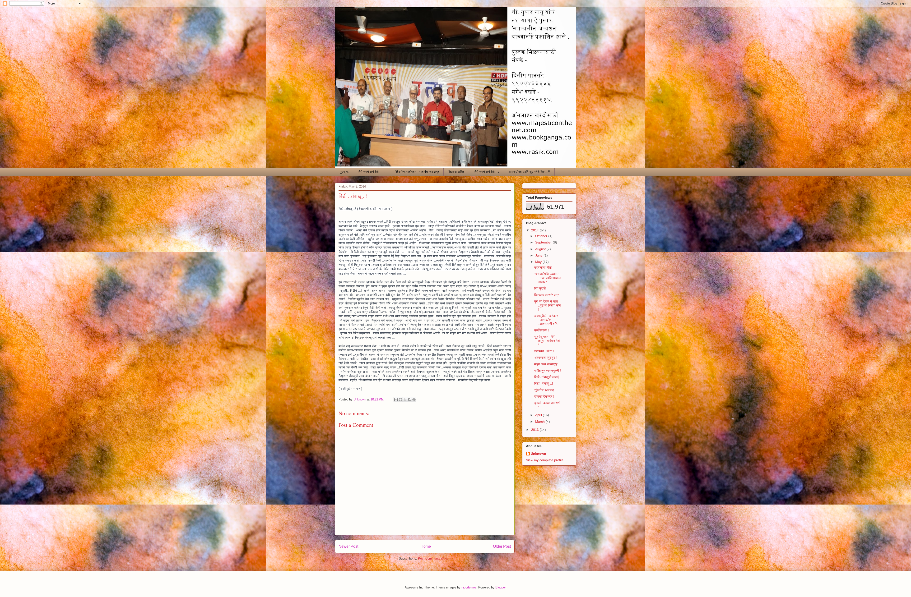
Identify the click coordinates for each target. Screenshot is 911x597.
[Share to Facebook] (409, 399)
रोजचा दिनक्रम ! (544, 396)
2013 (535, 430)
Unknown (538, 453)
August (541, 249)
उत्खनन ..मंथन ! (544, 351)
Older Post (502, 546)
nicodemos (468, 587)
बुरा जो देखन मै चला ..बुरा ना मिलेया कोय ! (547, 305)
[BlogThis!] (400, 399)
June (539, 255)
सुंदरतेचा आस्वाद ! (545, 390)
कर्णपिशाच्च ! (541, 330)
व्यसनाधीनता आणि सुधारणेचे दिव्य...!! (529, 172)
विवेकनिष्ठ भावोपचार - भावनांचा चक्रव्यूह (417, 172)
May (539, 262)
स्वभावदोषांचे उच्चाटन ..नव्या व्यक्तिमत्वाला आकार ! (547, 278)
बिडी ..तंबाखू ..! (543, 383)
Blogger (500, 587)
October (541, 236)
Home (426, 546)
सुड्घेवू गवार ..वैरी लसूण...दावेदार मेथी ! (547, 341)
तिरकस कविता (456, 172)
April (539, 415)
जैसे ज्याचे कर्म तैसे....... (371, 172)
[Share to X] (405, 399)
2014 (535, 230)
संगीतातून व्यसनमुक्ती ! (547, 370)
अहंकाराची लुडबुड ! (545, 357)
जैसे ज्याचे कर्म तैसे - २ (486, 172)
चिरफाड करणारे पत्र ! (547, 295)
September (544, 242)
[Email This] (396, 399)
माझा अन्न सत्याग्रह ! (546, 364)
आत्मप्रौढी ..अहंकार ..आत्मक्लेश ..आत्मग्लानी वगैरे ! (546, 320)
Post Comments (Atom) (434, 558)
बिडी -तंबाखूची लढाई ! (547, 377)
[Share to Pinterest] (414, 399)
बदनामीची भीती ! (543, 267)
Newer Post (348, 546)
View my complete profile (544, 460)
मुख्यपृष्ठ (344, 172)
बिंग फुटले (540, 288)
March (540, 421)
